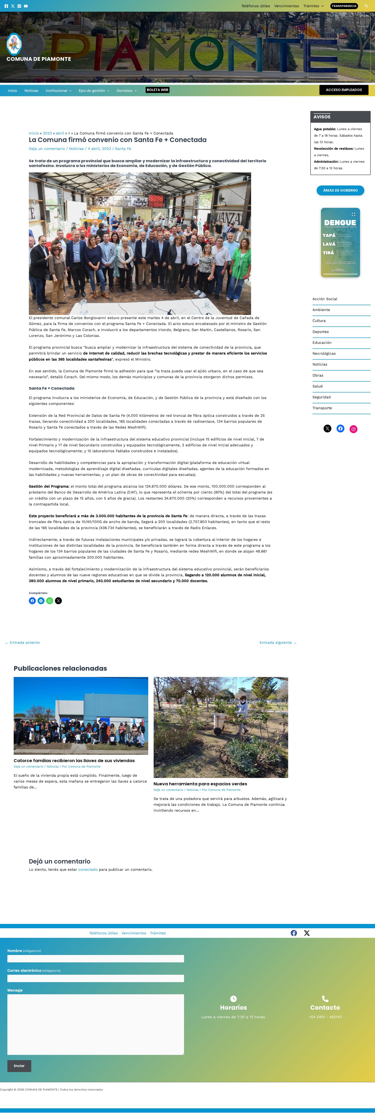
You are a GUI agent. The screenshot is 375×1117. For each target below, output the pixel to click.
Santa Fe (123, 148)
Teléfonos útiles (255, 6)
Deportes (320, 331)
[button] (321, 5)
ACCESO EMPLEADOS (344, 89)
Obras (317, 375)
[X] (13, 6)
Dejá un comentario (47, 148)
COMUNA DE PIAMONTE (39, 59)
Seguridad (321, 397)
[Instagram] (19, 6)
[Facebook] (6, 6)
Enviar (19, 1065)
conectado (88, 869)
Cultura (319, 320)
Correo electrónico (34, 970)
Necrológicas (324, 353)
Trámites (311, 6)
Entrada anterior (22, 642)
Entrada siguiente (278, 642)
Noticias (31, 90)
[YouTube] (26, 6)
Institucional (56, 90)
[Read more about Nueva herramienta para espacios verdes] (221, 727)
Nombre (24, 950)
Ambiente (321, 310)
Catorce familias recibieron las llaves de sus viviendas (74, 761)
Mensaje (15, 990)
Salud (317, 386)
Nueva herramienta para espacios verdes (200, 784)
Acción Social (324, 299)
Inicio (12, 90)
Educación (322, 342)
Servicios (124, 90)
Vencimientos (286, 6)
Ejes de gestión (92, 90)
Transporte (322, 408)
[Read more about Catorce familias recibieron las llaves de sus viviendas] (81, 715)
